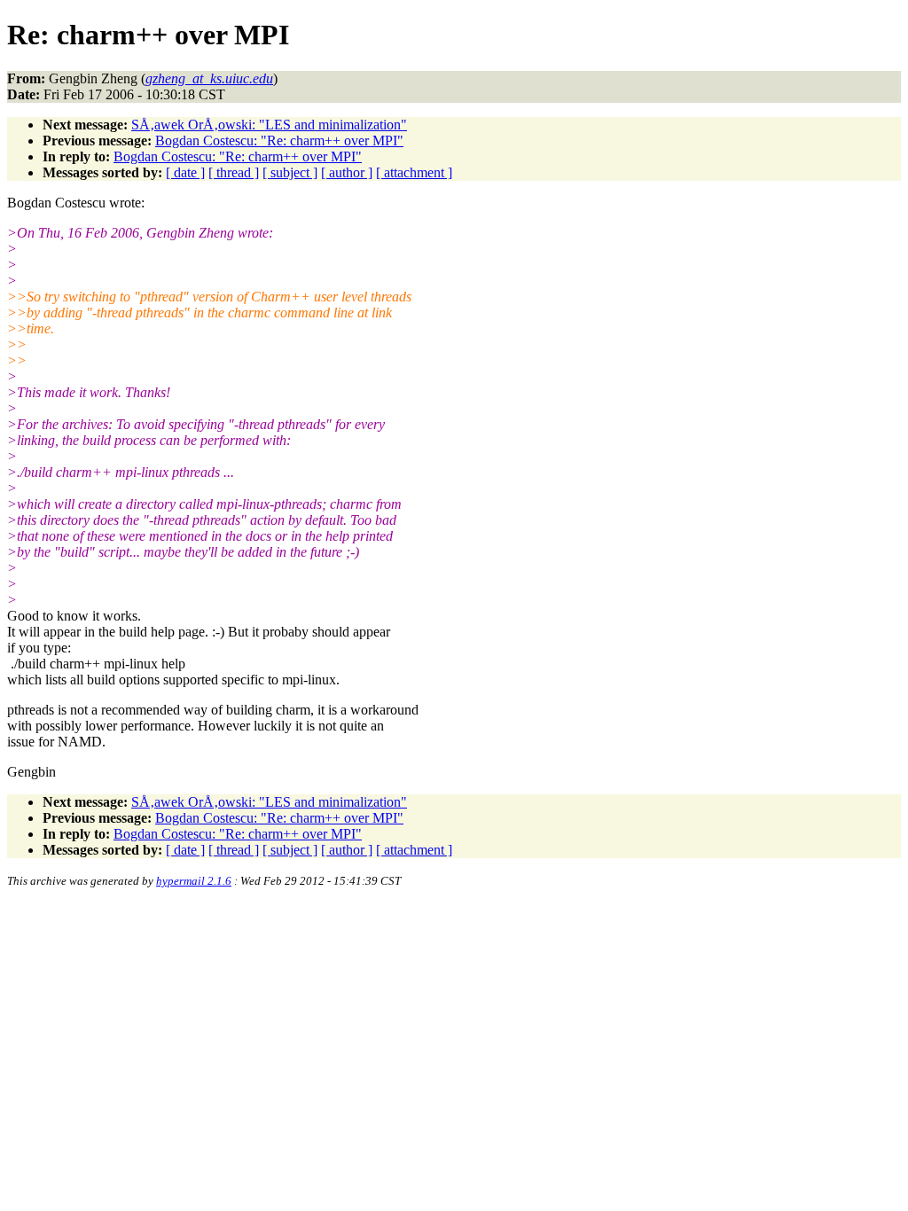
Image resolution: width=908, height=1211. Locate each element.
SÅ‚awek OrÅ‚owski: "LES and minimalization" (269, 124)
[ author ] (346, 172)
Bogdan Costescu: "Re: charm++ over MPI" (279, 140)
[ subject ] (289, 172)
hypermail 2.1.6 (193, 880)
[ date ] (185, 172)
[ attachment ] (414, 172)
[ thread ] (233, 172)
